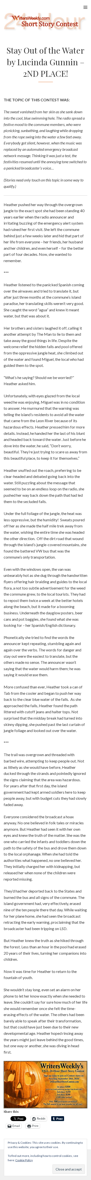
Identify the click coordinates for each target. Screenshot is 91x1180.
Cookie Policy (24, 1160)
